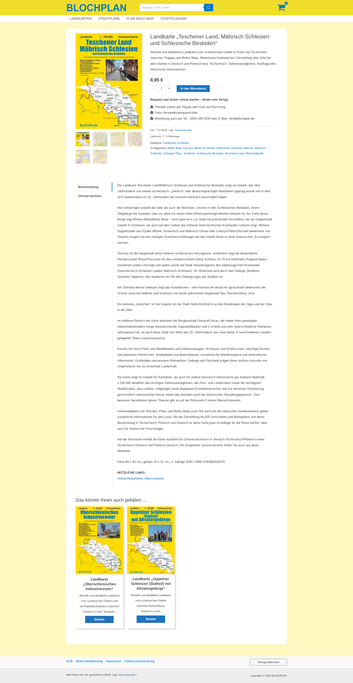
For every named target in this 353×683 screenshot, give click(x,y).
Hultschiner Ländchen (229, 148)
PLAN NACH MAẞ (140, 18)
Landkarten (80, 18)
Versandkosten (183, 130)
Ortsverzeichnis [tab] (89, 196)
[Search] (208, 7)
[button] (268, 662)
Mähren (248, 148)
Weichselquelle (254, 153)
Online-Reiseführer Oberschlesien (140, 478)
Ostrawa (168, 153)
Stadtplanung (173, 18)
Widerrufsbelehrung (89, 661)
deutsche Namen (204, 148)
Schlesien (189, 153)
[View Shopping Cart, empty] (281, 7)
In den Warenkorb (193, 88)
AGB (69, 661)
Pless (178, 153)
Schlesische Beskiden (210, 153)
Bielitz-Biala (174, 148)
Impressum (113, 661)
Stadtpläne (109, 18)
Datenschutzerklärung (139, 661)
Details (99, 619)
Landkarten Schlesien (176, 142)
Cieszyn (188, 148)
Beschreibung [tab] (88, 187)
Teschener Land (234, 153)
